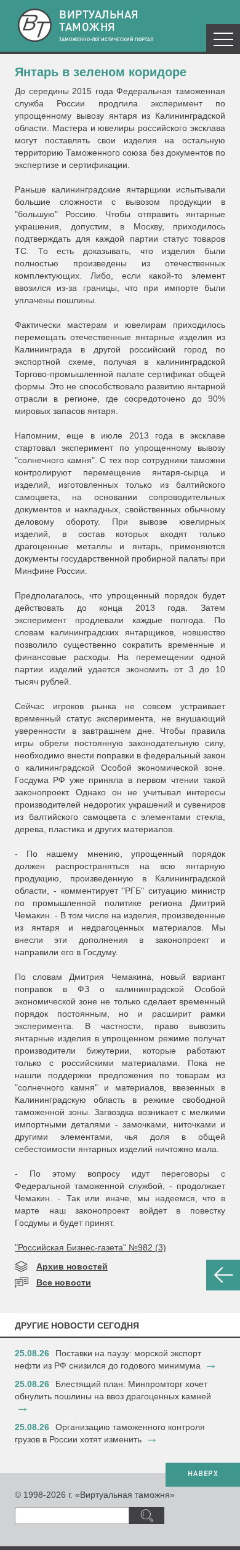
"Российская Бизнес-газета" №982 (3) (90, 1247)
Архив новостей (72, 1266)
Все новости (63, 1282)
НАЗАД (223, 1275)
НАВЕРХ (203, 1474)
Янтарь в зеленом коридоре (100, 72)
